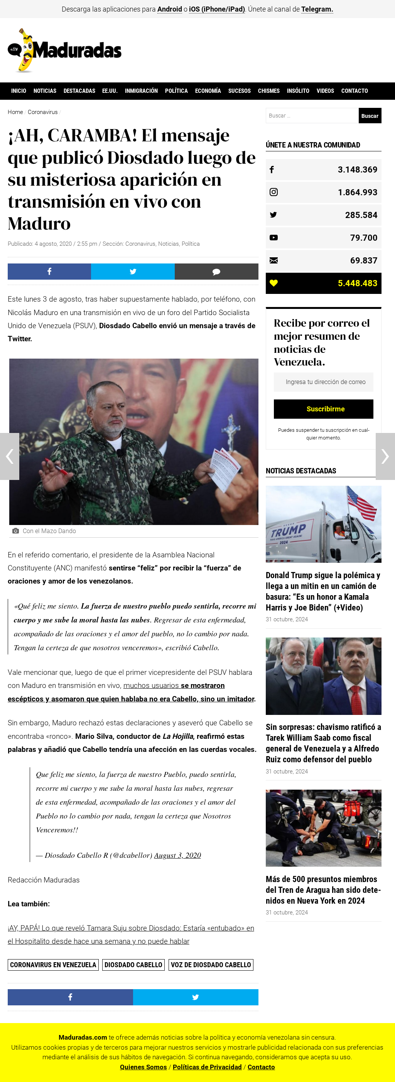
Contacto (354, 90)
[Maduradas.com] (65, 70)
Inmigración (141, 90)
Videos (325, 90)
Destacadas (79, 90)
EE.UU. (110, 90)
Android (169, 9)
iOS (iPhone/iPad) (217, 9)
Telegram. (317, 9)
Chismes (269, 90)
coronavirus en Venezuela (53, 965)
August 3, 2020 (177, 855)
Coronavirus (43, 112)
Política (176, 90)
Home (15, 112)
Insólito (298, 90)
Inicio (18, 90)
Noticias (45, 90)
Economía (208, 90)
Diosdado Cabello (133, 965)
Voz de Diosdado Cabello (211, 965)
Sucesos (239, 90)
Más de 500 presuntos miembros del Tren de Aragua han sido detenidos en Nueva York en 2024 (323, 890)
